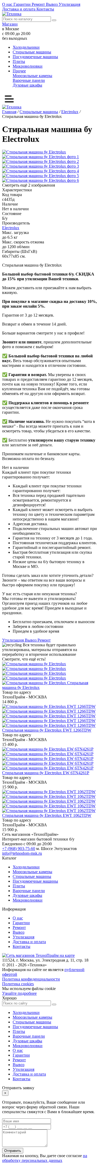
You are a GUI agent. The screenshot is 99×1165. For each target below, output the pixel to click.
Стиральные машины (32, 52)
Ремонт (39, 4)
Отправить (12, 1151)
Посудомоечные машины (35, 56)
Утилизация (69, 4)
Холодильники (26, 47)
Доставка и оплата (19, 9)
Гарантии (22, 4)
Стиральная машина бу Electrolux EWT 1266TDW (46, 730)
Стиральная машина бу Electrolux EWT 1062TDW (46, 815)
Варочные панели (29, 80)
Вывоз (52, 4)
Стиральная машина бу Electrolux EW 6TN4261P (45, 773)
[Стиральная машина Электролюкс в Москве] (34, 673)
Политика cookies (18, 984)
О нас (7, 4)
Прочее (19, 71)
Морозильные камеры (32, 75)
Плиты (19, 61)
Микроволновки (28, 66)
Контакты (45, 9)
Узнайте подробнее (19, 993)
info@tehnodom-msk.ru (22, 853)
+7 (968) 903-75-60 (18, 848)
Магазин (10, 24)
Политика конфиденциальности (31, 979)
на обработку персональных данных (44, 1158)
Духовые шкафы (27, 85)
